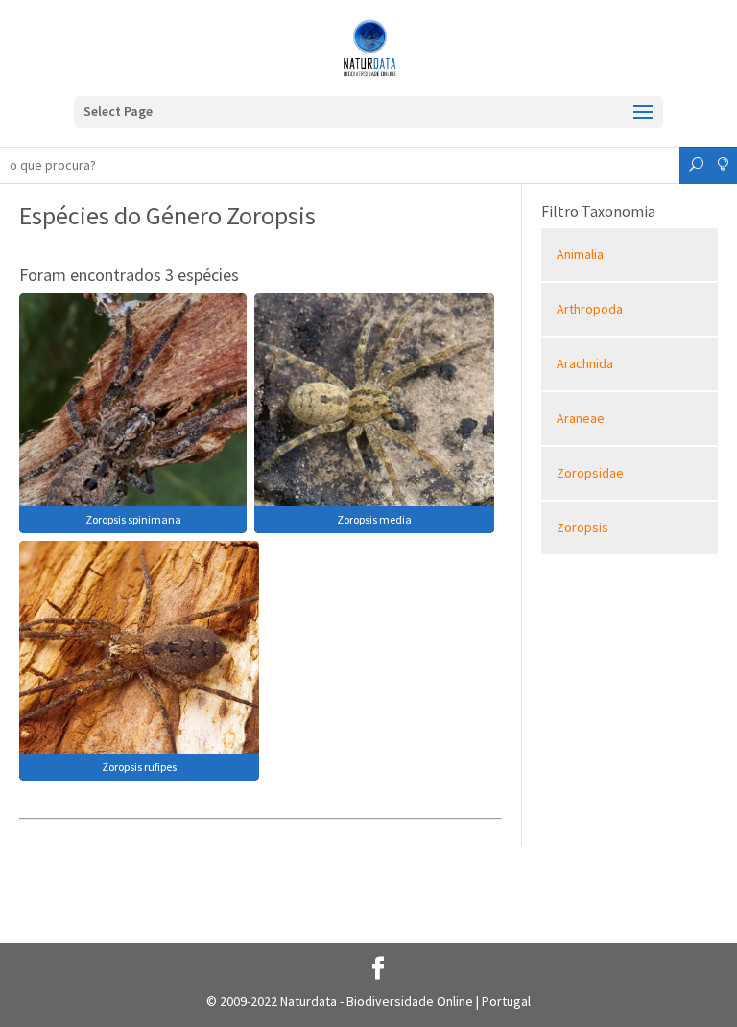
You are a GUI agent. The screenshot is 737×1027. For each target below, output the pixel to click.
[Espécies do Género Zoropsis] (133, 411)
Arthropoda (590, 308)
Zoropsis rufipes (139, 766)
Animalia (580, 254)
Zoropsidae (590, 472)
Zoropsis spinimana (133, 519)
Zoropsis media (374, 519)
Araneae (581, 418)
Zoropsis (582, 527)
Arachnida (585, 363)
